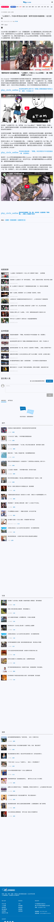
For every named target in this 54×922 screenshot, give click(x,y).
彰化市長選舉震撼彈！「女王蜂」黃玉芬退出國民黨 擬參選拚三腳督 (4, 447)
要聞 (24, 6)
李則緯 (16, 21)
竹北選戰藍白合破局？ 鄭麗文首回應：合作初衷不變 (4, 513)
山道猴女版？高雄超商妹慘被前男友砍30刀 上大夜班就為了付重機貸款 (5, 301)
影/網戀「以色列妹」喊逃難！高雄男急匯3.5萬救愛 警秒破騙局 (4, 602)
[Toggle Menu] (51, 6)
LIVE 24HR (5, 6)
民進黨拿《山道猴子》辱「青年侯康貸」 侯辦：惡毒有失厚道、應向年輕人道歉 (5, 281)
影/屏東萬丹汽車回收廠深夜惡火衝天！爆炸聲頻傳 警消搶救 (4, 677)
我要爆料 (20, 909)
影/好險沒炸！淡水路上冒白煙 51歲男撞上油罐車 (4, 627)
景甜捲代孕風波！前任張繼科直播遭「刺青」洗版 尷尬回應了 (4, 747)
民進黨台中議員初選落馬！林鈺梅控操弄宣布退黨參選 (4, 430)
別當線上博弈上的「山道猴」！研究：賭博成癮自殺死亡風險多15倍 (5, 314)
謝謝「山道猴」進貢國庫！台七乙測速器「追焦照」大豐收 (5, 294)
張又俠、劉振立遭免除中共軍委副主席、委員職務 (4, 488)
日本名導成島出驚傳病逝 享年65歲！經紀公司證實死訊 (4, 814)
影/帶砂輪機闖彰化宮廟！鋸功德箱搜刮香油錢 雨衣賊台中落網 (4, 644)
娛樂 (30, 6)
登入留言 (49, 381)
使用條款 (4, 907)
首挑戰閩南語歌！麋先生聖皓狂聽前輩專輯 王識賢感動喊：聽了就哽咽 (4, 806)
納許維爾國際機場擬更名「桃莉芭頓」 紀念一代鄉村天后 (4, 739)
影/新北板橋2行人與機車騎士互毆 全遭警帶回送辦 (4, 661)
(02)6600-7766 (41, 907)
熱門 (20, 6)
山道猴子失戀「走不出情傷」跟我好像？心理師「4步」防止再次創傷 (5, 307)
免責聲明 (4, 911)
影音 (45, 6)
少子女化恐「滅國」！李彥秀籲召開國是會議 (4, 438)
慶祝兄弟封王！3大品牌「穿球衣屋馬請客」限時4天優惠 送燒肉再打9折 (5, 369)
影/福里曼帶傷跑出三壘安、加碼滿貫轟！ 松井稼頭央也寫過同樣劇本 (5, 362)
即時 (17, 6)
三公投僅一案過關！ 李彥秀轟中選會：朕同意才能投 (4, 472)
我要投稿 (20, 911)
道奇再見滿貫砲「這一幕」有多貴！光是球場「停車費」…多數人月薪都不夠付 (5, 349)
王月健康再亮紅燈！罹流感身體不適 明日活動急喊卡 (4, 797)
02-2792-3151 (43, 911)
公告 (19, 903)
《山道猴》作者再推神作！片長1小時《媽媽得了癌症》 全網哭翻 (5, 275)
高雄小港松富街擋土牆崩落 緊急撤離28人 (4, 611)
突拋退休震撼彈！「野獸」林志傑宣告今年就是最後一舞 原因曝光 (5, 336)
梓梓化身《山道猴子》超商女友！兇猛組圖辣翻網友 (5, 320)
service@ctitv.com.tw (45, 913)
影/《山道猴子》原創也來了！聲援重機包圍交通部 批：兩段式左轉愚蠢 (5, 288)
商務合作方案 (5, 912)
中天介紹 (4, 903)
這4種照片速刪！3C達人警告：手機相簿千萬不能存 (4, 521)
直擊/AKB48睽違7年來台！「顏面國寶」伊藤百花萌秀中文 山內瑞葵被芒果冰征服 (4, 789)
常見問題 (20, 905)
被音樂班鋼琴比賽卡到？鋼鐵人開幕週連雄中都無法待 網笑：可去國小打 (5, 343)
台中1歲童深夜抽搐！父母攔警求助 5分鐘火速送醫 (4, 619)
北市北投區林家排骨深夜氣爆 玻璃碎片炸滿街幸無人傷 (4, 652)
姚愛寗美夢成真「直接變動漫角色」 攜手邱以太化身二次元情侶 (4, 781)
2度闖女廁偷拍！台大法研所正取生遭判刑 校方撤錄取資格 (4, 530)
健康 (48, 6)
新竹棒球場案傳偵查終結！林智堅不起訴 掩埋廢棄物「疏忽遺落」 (4, 669)
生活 (36, 6)
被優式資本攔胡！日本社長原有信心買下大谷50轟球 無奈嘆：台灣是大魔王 (5, 356)
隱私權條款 (4, 909)
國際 (39, 6)
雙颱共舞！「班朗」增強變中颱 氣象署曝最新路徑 (4, 455)
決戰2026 (13, 6)
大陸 (42, 6)
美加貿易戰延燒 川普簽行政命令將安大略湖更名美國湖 (4, 538)
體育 (33, 6)
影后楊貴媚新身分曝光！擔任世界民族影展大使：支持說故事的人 (4, 756)
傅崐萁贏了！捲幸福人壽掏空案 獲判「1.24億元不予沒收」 (4, 505)
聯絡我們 (20, 907)
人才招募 (4, 905)
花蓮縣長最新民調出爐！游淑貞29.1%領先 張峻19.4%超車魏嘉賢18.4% (4, 497)
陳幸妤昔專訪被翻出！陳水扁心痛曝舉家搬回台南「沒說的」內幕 (4, 480)
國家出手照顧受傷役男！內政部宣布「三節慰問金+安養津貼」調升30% (4, 463)
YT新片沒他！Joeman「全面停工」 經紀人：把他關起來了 (4, 764)
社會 (27, 6)
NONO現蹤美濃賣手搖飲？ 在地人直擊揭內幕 (4, 772)
